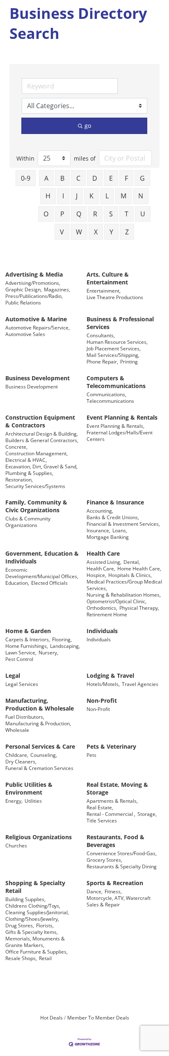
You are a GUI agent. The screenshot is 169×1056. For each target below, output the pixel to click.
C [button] (78, 178)
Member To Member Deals (98, 1017)
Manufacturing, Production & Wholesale (39, 704)
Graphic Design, (23, 289)
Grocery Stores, (104, 859)
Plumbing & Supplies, (29, 473)
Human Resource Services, (117, 341)
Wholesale (17, 730)
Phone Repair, (102, 361)
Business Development (37, 378)
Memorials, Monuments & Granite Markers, (35, 941)
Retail (45, 958)
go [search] (87, 125)
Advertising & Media (34, 274)
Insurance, (98, 530)
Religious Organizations (38, 837)
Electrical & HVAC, (26, 459)
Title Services (102, 820)
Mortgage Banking (108, 537)
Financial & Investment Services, (123, 523)
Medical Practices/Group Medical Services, (124, 584)
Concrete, (16, 446)
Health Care (103, 553)
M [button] (123, 195)
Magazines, (57, 289)
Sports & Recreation (115, 883)
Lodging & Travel (110, 675)
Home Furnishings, (26, 646)
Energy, (14, 800)
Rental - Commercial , (111, 814)
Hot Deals (51, 1017)
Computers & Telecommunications (116, 382)
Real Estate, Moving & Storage (117, 788)
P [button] (62, 213)
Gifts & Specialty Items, (31, 932)
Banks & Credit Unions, (113, 517)
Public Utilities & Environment (29, 788)
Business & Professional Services (120, 323)
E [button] (111, 178)
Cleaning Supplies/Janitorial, (37, 912)
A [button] (46, 178)
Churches (16, 845)
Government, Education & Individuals (42, 557)
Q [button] (78, 213)
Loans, (119, 530)
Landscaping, (65, 646)
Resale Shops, (21, 958)
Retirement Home (107, 614)
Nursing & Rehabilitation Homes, (124, 594)
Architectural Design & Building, (41, 433)
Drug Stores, (19, 925)
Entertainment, (104, 290)
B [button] (62, 178)
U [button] (142, 213)
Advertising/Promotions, (32, 282)
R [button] (95, 213)
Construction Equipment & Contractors (40, 421)
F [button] (126, 178)
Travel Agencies (140, 684)
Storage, (147, 814)
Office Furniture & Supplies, (36, 951)
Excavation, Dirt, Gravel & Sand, (41, 466)
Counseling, (43, 755)
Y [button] (111, 231)
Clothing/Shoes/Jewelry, (32, 918)
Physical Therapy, (139, 607)
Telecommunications (110, 400)
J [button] (77, 195)
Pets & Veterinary (111, 746)
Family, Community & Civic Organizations (36, 506)
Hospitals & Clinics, (130, 575)
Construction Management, (36, 453)
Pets (91, 755)
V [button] (62, 231)
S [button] (111, 213)
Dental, (131, 562)
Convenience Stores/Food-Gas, (122, 853)
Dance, (95, 891)
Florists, (45, 925)
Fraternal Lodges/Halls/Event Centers (120, 435)
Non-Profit (102, 700)
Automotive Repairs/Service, (37, 327)
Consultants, (101, 335)
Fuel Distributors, (24, 716)
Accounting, (100, 510)
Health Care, (101, 568)
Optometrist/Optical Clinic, (116, 601)
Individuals (102, 631)
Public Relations (23, 302)
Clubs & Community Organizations (27, 521)
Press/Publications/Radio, (34, 296)
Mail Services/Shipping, (113, 355)
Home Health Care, (139, 568)
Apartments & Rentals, (112, 800)
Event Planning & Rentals (122, 417)
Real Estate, (100, 807)
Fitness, (113, 891)
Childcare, (16, 755)
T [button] (126, 213)
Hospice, (96, 575)
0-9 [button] (25, 178)
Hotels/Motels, (103, 684)
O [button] (45, 213)
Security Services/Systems (35, 486)
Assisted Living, (104, 562)
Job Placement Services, (114, 348)
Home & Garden (28, 631)
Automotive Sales (25, 334)
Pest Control (19, 659)
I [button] (63, 195)
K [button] (91, 195)
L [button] (107, 195)
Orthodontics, (102, 607)
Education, (17, 582)
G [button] (142, 178)
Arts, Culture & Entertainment (108, 278)
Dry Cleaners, (21, 761)
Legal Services (21, 684)
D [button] (94, 178)
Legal (12, 675)
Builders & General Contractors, (41, 440)
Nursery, (48, 652)
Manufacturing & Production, (38, 723)
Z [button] (127, 231)
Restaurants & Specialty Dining (122, 866)
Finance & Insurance (115, 502)
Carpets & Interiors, (27, 639)
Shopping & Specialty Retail (35, 887)
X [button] (96, 231)
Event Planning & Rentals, (115, 425)
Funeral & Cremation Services (39, 768)
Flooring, (62, 639)
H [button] (48, 195)
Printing (129, 361)
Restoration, (19, 479)
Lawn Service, (21, 652)
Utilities (33, 800)
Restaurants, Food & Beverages (115, 841)
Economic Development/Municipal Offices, (41, 572)
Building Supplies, (25, 899)
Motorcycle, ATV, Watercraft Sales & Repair (119, 901)
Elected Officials (49, 582)
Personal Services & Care (40, 746)
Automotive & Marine (36, 319)
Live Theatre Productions (115, 297)
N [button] (140, 195)
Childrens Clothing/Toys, (32, 905)
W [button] (79, 231)
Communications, (106, 394)
